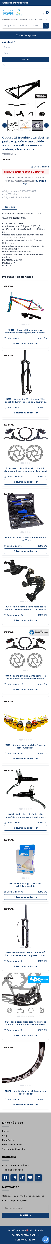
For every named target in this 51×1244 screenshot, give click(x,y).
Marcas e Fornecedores (15, 1165)
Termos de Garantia (13, 1149)
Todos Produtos (41, 19)
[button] (45, 1239)
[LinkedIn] (38, 1177)
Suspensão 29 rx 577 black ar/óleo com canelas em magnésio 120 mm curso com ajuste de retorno (25, 954)
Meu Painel (8, 1140)
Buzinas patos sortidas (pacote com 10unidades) (25, 746)
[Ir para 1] (23, 324)
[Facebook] (5, 1177)
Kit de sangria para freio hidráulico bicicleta (25, 885)
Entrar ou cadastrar (16, 2)
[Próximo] (44, 304)
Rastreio (15, 19)
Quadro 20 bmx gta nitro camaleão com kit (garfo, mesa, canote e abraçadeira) (25, 331)
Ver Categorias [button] (27, 35)
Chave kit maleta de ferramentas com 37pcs (25, 539)
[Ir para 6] (31, 1016)
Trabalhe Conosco (12, 1169)
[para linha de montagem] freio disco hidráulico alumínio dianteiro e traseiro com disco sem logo (25, 677)
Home (6, 19)
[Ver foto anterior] (4, 125)
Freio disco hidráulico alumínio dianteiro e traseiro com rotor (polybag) (25, 469)
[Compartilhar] (47, 138)
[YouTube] (30, 1177)
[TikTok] (22, 1177)
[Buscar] (46, 26)
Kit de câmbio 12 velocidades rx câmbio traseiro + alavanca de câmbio (25, 608)
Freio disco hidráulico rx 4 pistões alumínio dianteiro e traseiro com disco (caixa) (25, 1023)
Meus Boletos (26, 19)
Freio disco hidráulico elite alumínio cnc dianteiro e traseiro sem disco (25, 815)
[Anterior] (6, 304)
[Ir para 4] (30, 463)
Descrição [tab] (10, 207)
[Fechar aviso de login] (4, 65)
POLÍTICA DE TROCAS (25, 1240)
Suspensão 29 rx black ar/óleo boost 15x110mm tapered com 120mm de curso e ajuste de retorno (25, 400)
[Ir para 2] (26, 324)
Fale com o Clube (12, 1144)
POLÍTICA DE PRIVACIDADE (24, 1235)
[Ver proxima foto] (46, 125)
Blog (4, 1135)
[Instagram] (13, 1177)
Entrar (25, 59)
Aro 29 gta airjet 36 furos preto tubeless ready (25, 1092)
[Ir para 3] (28, 324)
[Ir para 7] (33, 1016)
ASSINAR (24, 1215)
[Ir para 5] (31, 739)
